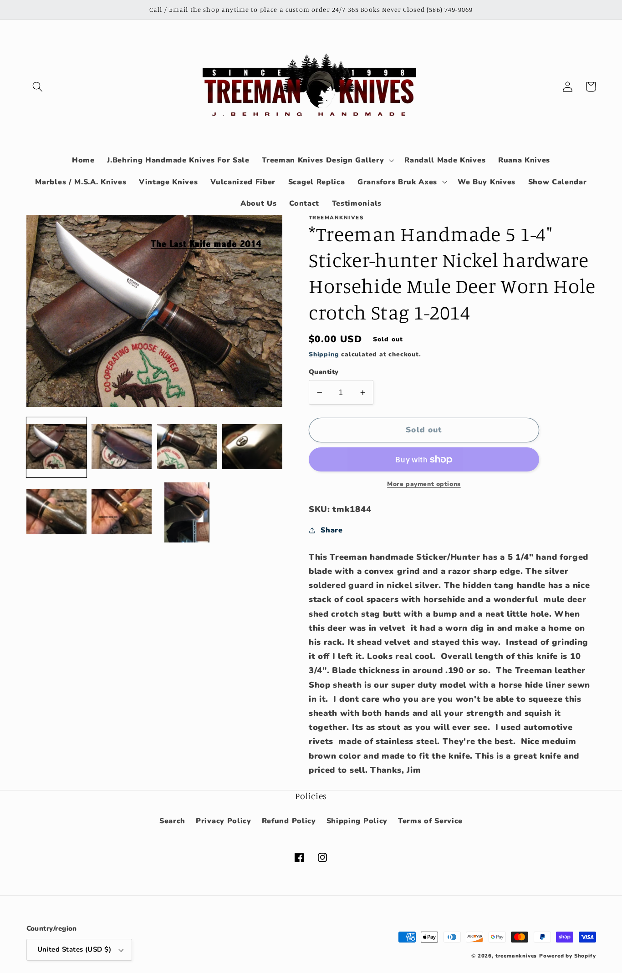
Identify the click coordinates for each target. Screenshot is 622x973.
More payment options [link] (424, 484)
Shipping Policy (356, 821)
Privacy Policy (223, 821)
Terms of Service (430, 821)
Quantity (324, 371)
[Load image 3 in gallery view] (187, 447)
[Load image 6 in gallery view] (122, 512)
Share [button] (331, 530)
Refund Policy (289, 821)
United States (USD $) (74, 949)
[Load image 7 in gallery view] (187, 512)
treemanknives (516, 955)
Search (172, 821)
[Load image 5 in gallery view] (56, 512)
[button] (38, 86)
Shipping (324, 354)
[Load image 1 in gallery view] (56, 447)
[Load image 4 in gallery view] (252, 447)
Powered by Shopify (567, 955)
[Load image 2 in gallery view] (122, 447)
